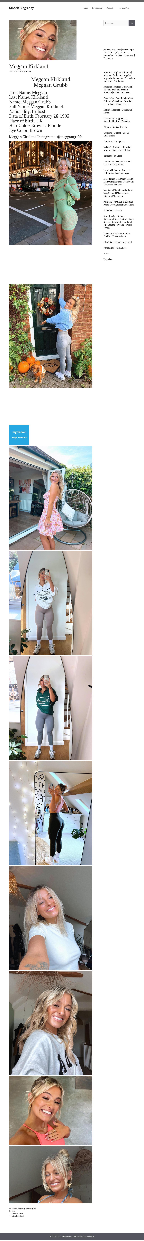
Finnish (115, 127)
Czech (126, 104)
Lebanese (116, 170)
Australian (130, 78)
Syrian (107, 227)
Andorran (117, 75)
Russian (118, 210)
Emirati (116, 121)
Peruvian (118, 202)
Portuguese (115, 204)
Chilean (129, 98)
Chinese (107, 101)
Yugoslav (108, 259)
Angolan (127, 75)
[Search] (132, 23)
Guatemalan (109, 135)
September (109, 55)
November (129, 55)
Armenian (119, 78)
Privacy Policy (124, 8)
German (117, 133)
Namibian (108, 190)
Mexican (118, 181)
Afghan (117, 72)
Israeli (120, 150)
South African (120, 219)
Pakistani (108, 202)
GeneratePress (88, 1236)
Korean (127, 161)
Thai (128, 233)
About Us (110, 8)
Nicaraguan (122, 193)
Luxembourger (122, 173)
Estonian (126, 121)
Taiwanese (109, 233)
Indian (116, 147)
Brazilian (108, 92)
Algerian (107, 75)
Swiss (128, 225)
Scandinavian (110, 216)
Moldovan (128, 181)
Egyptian (120, 118)
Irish (114, 150)
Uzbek (129, 242)
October (119, 55)
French (123, 127)
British (14, 1209)
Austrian (108, 81)
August (123, 52)
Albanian (126, 72)
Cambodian (109, 98)
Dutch (106, 112)
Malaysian (121, 179)
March (125, 49)
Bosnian (124, 89)
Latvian (107, 170)
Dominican (127, 110)
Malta (130, 179)
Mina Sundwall (18, 1216)
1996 (13, 1211)
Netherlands (127, 190)
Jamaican (108, 156)
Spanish (115, 222)
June (112, 52)
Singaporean (109, 225)
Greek (126, 133)
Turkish (107, 236)
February (21, 1209)
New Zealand (110, 193)
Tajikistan (119, 233)
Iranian (107, 150)
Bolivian (115, 89)
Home (85, 8)
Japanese (118, 156)
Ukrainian (108, 242)
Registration (97, 8)
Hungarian (120, 141)
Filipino (107, 127)
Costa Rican (109, 104)
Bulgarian (125, 92)
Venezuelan (109, 248)
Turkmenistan (119, 236)
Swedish (120, 225)
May (106, 52)
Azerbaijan (119, 81)
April (132, 49)
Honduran (108, 141)
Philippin (127, 202)
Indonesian (126, 147)
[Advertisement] (50, 265)
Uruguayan (119, 242)
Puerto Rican (128, 204)
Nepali (117, 190)
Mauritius (108, 181)
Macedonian (109, 179)
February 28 (31, 1209)
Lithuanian (109, 173)
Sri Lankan (125, 222)
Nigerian (108, 196)
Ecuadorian (109, 118)
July (117, 52)
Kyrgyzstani (118, 164)
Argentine (108, 78)
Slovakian (108, 219)
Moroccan (108, 184)
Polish (106, 204)
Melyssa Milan (17, 1213)
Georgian (108, 133)
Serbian (121, 216)
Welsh (106, 253)
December (108, 58)
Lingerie (126, 170)
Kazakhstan (109, 161)
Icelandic (108, 147)
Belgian (107, 89)
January (107, 49)
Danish (107, 110)
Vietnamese (121, 248)
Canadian (120, 98)
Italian (127, 150)
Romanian (108, 210)
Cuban (119, 104)
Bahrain (117, 86)
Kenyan (119, 161)
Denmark (115, 110)
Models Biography (21, 8)
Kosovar (107, 164)
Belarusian (127, 86)
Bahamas (108, 86)
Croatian (128, 101)
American (108, 72)
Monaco (118, 184)
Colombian (117, 101)
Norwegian (118, 196)
